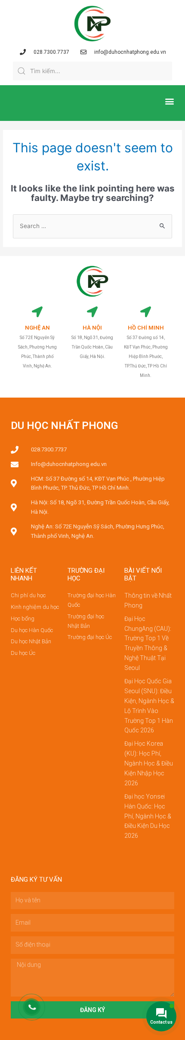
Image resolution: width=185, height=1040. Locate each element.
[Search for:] (92, 225)
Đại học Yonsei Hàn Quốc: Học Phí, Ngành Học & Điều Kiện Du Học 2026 (147, 816)
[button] (169, 101)
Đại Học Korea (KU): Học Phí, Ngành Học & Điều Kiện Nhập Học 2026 (148, 763)
